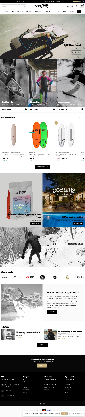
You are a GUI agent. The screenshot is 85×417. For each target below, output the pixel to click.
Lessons (72, 11)
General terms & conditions (51, 384)
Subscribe (41, 365)
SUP (12, 11)
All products (68, 392)
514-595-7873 (8, 391)
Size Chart (46, 390)
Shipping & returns (49, 387)
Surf (5, 11)
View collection (41, 166)
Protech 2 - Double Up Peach (11, 152)
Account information (70, 379)
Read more (19, 337)
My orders (67, 382)
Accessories (38, 11)
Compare (67, 390)
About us (46, 382)
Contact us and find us (50, 379)
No (70, 413)
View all (41, 344)
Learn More (52, 311)
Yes (64, 413)
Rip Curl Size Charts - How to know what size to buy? (70, 332)
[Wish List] (76, 6)
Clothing (28, 11)
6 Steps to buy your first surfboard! (28, 332)
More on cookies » (78, 413)
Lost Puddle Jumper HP (62, 152)
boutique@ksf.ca (9, 395)
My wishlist (68, 387)
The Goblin (32, 152)
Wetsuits (19, 11)
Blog (58, 11)
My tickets (67, 384)
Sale (79, 11)
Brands (64, 11)
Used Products (50, 11)
